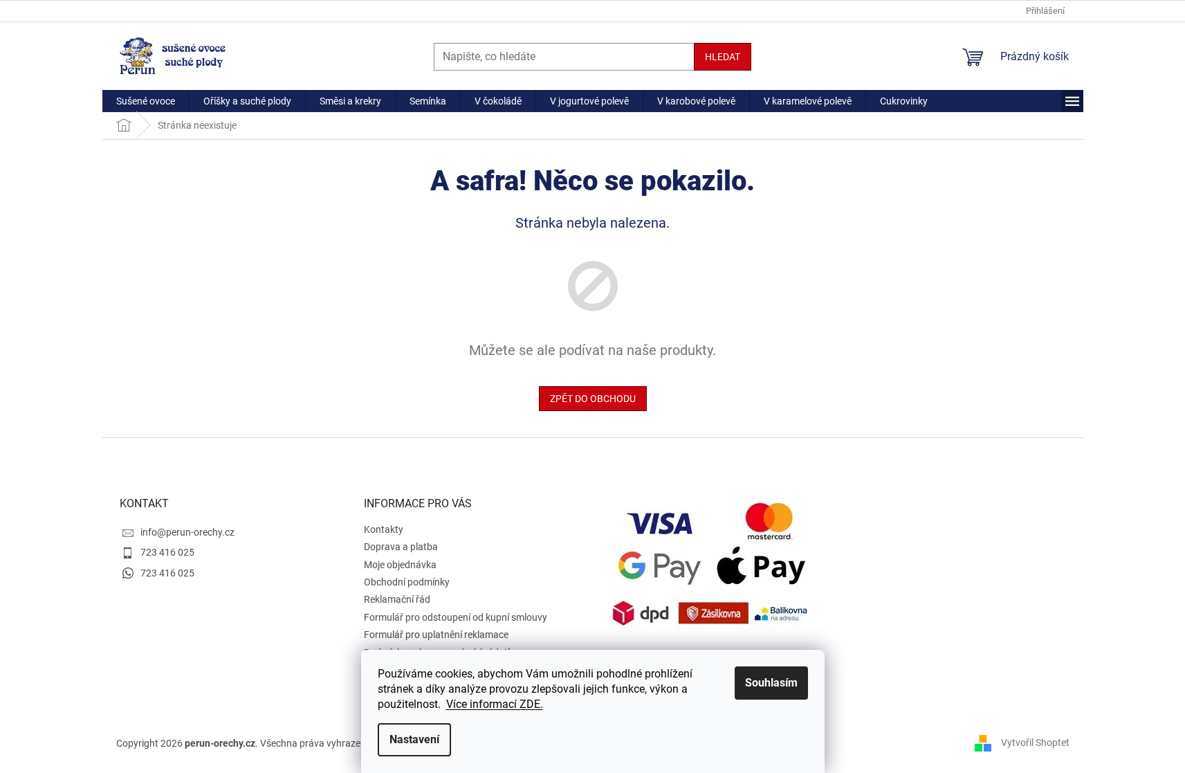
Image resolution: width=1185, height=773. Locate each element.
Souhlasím (771, 682)
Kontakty (383, 529)
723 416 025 (167, 552)
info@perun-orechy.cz (187, 532)
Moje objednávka (400, 564)
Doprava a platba (401, 546)
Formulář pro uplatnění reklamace (436, 634)
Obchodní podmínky (407, 582)
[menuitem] (145, 101)
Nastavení (414, 739)
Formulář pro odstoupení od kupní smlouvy (455, 617)
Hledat (722, 56)
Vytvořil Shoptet (1035, 742)
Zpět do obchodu (593, 398)
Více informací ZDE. (494, 704)
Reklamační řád (397, 599)
